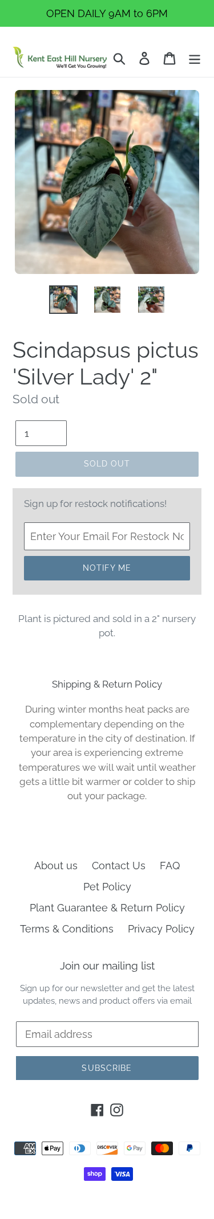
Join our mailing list (107, 965)
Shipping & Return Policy (107, 684)
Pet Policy (107, 887)
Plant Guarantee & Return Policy (107, 908)
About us (56, 866)
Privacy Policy (161, 929)
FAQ (170, 866)
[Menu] (194, 57)
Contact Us (119, 866)
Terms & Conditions (67, 929)
